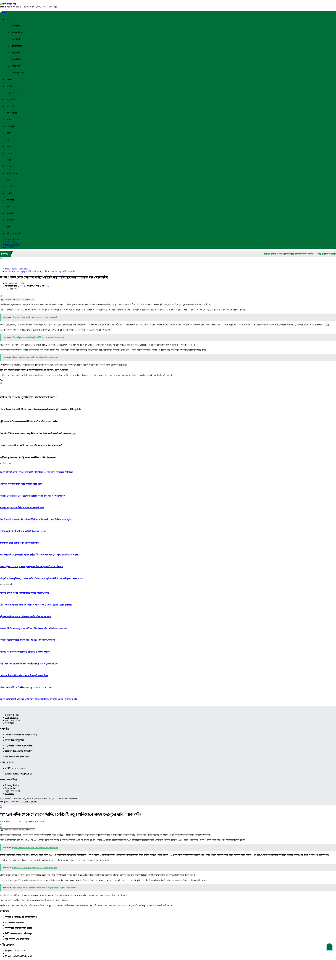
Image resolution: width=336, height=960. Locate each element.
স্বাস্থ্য (9, 226)
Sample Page (11, 241)
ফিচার (9, 159)
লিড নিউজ (10, 200)
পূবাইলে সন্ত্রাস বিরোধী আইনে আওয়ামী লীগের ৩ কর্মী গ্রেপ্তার (23, 531)
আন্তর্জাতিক (11, 99)
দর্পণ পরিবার (9, 247)
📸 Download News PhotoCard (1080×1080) (17, 300)
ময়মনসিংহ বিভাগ (18, 72)
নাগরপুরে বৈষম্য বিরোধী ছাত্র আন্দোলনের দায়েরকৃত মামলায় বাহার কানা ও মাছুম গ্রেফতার (32, 495)
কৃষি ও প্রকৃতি (12, 113)
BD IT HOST (30, 801)
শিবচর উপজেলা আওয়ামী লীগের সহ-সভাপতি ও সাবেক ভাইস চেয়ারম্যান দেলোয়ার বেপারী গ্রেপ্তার (40, 409)
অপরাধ (9, 79)
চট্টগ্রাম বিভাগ (17, 32)
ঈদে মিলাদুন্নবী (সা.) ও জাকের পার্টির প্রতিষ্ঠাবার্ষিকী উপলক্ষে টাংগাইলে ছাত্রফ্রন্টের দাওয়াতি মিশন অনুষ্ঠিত (39, 554)
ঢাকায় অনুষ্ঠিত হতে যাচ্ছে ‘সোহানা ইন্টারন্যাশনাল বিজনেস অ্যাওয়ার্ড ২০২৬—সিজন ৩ (31, 566)
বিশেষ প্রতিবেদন (13, 173)
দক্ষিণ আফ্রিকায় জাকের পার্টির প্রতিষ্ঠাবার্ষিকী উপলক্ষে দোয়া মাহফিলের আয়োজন (29, 663)
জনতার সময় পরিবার (12, 244)
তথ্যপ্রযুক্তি (11, 126)
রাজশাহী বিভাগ (17, 59)
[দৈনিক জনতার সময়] (8, 4)
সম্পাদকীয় (10, 213)
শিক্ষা (8, 206)
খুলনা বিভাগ (16, 26)
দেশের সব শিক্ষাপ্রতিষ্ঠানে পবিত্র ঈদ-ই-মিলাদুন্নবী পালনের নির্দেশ (24, 675)
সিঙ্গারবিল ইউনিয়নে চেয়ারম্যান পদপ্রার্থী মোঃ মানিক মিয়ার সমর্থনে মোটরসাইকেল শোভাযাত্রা (38, 433)
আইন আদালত (12, 93)
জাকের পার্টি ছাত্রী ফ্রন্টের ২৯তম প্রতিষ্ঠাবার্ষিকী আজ (19, 543)
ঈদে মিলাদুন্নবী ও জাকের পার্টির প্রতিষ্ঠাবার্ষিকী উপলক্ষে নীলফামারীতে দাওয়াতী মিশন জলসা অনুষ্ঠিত (36, 519)
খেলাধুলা (9, 153)
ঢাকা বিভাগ (16, 39)
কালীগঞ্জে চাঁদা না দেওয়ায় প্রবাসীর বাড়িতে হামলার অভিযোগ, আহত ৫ (271, 254)
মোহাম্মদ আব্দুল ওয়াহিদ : (16, 283)
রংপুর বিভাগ (16, 52)
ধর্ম (8, 139)
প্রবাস (9, 146)
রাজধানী (9, 186)
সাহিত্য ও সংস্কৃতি (14, 233)
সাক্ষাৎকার (10, 220)
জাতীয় (9, 119)
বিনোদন (9, 166)
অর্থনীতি (9, 86)
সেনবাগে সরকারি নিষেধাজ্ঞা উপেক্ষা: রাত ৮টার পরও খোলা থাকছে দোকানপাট (31, 445)
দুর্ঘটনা (9, 133)
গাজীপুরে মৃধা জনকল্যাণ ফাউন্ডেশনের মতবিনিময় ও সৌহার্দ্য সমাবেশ (28, 457)
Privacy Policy (12, 714)
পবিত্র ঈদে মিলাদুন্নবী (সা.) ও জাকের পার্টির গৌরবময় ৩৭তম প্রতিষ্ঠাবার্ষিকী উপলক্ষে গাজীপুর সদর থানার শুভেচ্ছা (41, 578)
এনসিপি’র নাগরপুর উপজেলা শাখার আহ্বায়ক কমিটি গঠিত (20, 484)
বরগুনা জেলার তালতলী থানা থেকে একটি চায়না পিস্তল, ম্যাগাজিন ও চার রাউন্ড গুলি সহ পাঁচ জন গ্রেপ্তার (38, 699)
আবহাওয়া (10, 106)
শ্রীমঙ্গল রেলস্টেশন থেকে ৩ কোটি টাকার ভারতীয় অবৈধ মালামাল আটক (29, 421)
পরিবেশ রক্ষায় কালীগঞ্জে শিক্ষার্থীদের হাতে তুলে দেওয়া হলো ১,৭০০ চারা (26, 687)
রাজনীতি (9, 193)
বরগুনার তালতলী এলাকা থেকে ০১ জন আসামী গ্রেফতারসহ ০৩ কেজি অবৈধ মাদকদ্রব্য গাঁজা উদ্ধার (36, 472)
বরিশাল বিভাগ (17, 46)
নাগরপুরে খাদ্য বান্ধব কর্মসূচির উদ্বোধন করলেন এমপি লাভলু (22, 507)
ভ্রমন (9, 180)
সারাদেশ (9, 19)
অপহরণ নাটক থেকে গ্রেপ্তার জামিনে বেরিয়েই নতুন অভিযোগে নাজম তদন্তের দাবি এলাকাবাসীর (40, 271)
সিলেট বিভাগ (16, 66)
